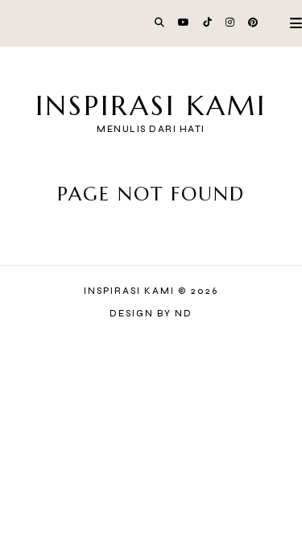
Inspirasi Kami (151, 106)
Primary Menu (289, 23)
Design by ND (151, 313)
